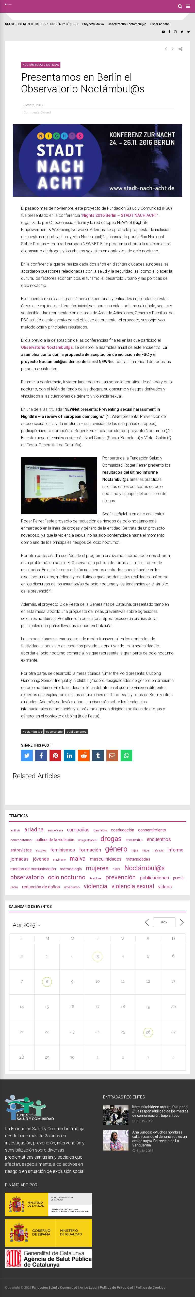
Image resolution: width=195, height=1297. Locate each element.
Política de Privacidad (116, 1287)
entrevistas (21, 849)
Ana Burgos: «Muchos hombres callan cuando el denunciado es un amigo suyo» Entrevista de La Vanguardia (159, 1138)
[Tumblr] (98, 755)
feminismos (62, 850)
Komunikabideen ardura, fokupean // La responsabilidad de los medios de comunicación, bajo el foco (160, 1111)
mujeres (97, 868)
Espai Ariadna (160, 24)
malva (78, 858)
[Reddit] (84, 755)
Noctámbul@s (32, 731)
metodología (71, 869)
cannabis (100, 830)
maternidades (138, 859)
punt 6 (178, 878)
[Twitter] (27, 755)
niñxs (116, 869)
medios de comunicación (33, 868)
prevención (120, 877)
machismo (59, 859)
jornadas (19, 859)
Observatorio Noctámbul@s (127, 24)
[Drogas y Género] (8, 4)
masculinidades (106, 859)
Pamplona (95, 878)
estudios (41, 850)
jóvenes (41, 859)
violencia (95, 886)
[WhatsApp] (126, 755)
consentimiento (152, 830)
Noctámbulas (33, 65)
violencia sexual (132, 886)
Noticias (52, 65)
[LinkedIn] (69, 755)
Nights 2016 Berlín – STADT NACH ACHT (119, 215)
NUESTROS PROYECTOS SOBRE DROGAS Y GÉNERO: (41, 24)
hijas (135, 850)
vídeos (165, 887)
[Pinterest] (55, 755)
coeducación (122, 830)
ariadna (34, 829)
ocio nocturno (66, 877)
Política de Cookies (150, 1287)
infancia (159, 850)
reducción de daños (41, 886)
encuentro (134, 840)
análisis (15, 830)
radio (14, 887)
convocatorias (20, 840)
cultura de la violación (55, 839)
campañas (78, 830)
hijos (146, 850)
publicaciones (76, 731)
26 (148, 1032)
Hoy (164, 922)
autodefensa (55, 830)
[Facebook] (41, 755)
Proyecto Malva (93, 24)
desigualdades (87, 840)
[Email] (112, 755)
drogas (111, 839)
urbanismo (72, 887)
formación (90, 850)
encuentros (159, 839)
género (116, 849)
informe (175, 849)
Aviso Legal (88, 1287)
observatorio (54, 731)
